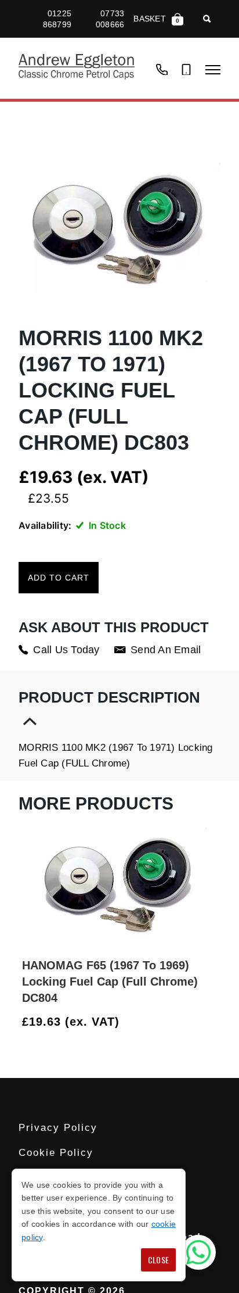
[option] (119, 929)
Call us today (66, 650)
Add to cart (58, 577)
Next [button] (211, 1022)
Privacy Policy (58, 1127)
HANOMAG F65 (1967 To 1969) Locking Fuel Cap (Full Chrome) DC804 (110, 981)
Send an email (166, 650)
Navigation (212, 69)
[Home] (77, 68)
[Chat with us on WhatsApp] (198, 1252)
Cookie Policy (56, 1152)
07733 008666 (110, 18)
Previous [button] (184, 1022)
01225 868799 (57, 18)
